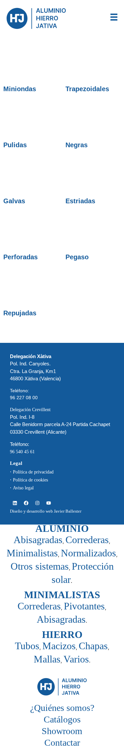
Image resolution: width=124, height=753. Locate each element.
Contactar (62, 742)
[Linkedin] (15, 503)
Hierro (62, 634)
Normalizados (88, 552)
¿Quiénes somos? (62, 708)
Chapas (93, 645)
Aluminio (62, 528)
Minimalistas (32, 552)
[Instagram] (37, 503)
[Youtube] (48, 503)
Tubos (27, 645)
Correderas (87, 539)
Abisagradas (38, 539)
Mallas (47, 659)
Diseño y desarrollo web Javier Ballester (45, 511)
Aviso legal (23, 487)
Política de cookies (30, 479)
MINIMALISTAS (62, 594)
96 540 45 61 (22, 451)
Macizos (59, 645)
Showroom (62, 731)
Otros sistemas (40, 566)
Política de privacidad (33, 472)
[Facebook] (26, 503)
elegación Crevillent (32, 409)
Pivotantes (84, 605)
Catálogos (62, 719)
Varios (76, 659)
